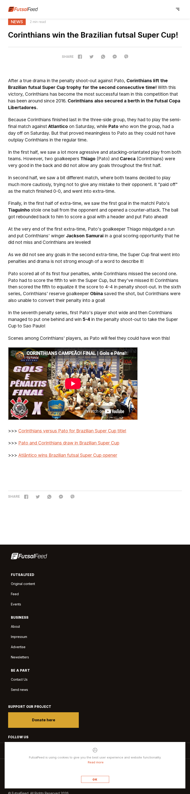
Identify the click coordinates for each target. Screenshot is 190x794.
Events (16, 604)
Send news (19, 690)
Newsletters (20, 657)
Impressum (19, 637)
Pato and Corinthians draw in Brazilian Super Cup (68, 443)
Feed (15, 594)
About (15, 626)
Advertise (18, 647)
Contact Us (19, 679)
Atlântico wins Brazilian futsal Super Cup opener (67, 455)
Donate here (43, 720)
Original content (23, 584)
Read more (96, 762)
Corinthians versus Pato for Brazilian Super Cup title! (72, 431)
